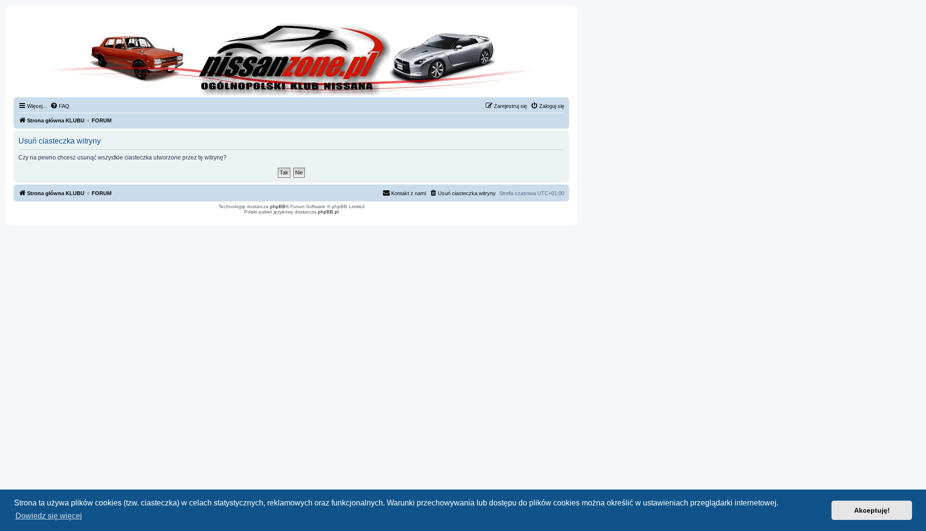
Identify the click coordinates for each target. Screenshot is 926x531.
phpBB (278, 206)
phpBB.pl (328, 211)
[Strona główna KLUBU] (291, 57)
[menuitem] (59, 106)
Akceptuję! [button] (872, 510)
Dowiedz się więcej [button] (48, 516)
